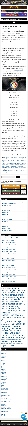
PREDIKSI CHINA (6, 210)
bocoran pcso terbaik (19, 161)
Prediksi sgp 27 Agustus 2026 (8, 249)
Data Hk (3, 414)
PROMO (3, 424)
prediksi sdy (13, 339)
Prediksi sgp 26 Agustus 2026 (8, 274)
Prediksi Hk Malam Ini (6, 407)
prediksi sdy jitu (18, 339)
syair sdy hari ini (5, 398)
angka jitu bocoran (10, 292)
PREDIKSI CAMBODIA (7, 208)
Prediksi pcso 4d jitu (6, 167)
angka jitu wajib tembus (13, 293)
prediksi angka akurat (11, 330)
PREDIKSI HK (5, 212)
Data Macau (4, 394)
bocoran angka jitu (16, 303)
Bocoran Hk (3, 405)
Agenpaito (3, 369)
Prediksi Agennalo (18, 70)
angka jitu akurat (17, 290)
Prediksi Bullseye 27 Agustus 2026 (9, 258)
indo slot (3, 360)
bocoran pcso (11, 158)
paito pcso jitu (5, 166)
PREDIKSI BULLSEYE (7, 205)
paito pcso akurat (21, 164)
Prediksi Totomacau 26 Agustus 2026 (10, 263)
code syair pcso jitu (21, 163)
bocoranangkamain (10, 308)
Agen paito (3, 370)
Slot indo (3, 359)
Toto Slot (3, 375)
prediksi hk (3, 339)
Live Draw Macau (5, 391)
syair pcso (13, 170)
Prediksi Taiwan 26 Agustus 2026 (9, 267)
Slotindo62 (3, 356)
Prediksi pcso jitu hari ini (18, 169)
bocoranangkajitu (9, 306)
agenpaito (10, 288)
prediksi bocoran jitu (16, 337)
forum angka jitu (14, 321)
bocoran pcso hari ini (15, 160)
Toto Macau (3, 396)
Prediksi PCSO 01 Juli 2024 (11, 26)
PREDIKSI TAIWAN (6, 228)
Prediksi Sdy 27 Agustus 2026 (8, 256)
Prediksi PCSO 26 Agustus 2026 (9, 269)
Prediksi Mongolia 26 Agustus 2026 (9, 272)
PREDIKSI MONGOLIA (7, 219)
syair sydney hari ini (5, 401)
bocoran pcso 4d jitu (19, 158)
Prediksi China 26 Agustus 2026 (9, 278)
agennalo (3, 288)
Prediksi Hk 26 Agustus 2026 (8, 265)
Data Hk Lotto (4, 415)
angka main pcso (8, 157)
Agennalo (24, 141)
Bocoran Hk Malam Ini (6, 408)
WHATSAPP (19, 424)
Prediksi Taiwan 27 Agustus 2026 (9, 242)
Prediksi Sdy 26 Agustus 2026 (8, 281)
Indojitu (3, 367)
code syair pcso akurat (12, 163)
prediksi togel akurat (11, 341)
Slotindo (3, 357)
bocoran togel (7, 315)
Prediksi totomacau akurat (10, 343)
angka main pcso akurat (17, 157)
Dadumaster (4, 386)
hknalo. (3, 324)
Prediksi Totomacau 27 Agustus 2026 (10, 237)
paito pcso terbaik (12, 166)
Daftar (23, 188)
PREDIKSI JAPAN (6, 214)
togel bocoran (7, 345)
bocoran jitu (12, 310)
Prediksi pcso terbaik (6, 170)
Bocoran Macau (4, 389)
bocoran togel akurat (12, 316)
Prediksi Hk (3, 404)
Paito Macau (4, 392)
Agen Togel (3, 353)
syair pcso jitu (5, 172)
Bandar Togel (4, 383)
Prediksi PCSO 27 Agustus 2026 (9, 244)
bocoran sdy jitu (18, 313)
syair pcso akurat (20, 170)
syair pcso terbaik (12, 172)
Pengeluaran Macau (5, 395)
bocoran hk (22, 308)
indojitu (8, 324)
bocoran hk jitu (4, 310)
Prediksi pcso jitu (8, 169)
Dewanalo (3, 379)
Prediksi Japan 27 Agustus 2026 (9, 251)
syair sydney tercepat (6, 399)
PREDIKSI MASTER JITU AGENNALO (10, 217)
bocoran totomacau (7, 319)
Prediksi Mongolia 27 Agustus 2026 (9, 247)
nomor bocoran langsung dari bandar (11, 327)
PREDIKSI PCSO (6, 28)
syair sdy (3, 402)
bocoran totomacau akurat (16, 319)
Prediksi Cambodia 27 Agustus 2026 (9, 260)
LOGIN (8, 424)
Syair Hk (3, 413)
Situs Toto (3, 380)
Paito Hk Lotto (4, 411)
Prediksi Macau (4, 388)
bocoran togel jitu (13, 318)
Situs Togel (3, 382)
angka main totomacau (10, 297)
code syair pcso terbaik (7, 164)
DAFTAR (13, 424)
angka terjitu (15, 299)
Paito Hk (3, 410)
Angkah (3, 385)
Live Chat (25, 424)
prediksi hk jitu (8, 339)
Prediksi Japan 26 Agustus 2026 (9, 276)
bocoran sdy (13, 313)
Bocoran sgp (4, 378)
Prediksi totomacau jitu (19, 343)
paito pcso (14, 164)
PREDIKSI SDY (5, 224)
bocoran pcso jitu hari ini (8, 161)
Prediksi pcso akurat (15, 167)
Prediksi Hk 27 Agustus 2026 (8, 240)
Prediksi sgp (4, 376)
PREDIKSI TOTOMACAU (7, 230)
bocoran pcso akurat (6, 160)
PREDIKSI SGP (5, 226)
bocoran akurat (8, 301)
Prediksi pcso (19, 166)
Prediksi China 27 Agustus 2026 (9, 253)
